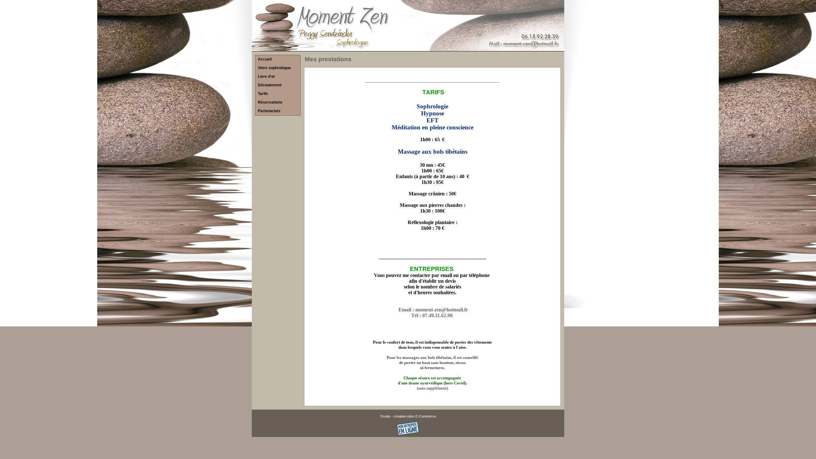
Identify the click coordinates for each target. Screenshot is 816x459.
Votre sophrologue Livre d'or (274, 72)
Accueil (265, 59)
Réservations (270, 102)
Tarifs (263, 93)
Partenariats (269, 111)
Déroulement (269, 85)
